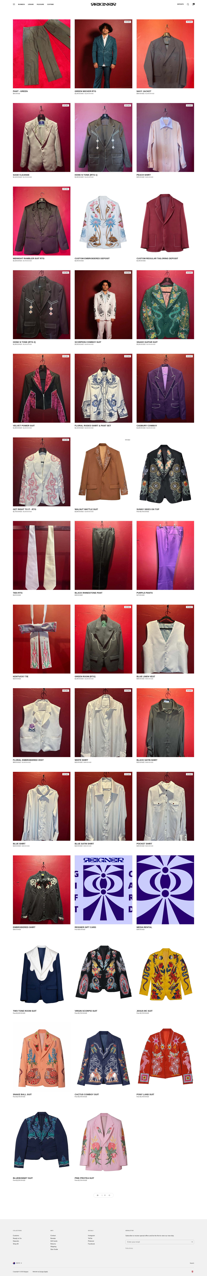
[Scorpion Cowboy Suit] (103, 304)
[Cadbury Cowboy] (165, 388)
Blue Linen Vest (146, 676)
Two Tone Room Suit (24, 1011)
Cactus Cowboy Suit (87, 1094)
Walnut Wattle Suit (86, 509)
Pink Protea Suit (84, 1178)
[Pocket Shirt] (165, 806)
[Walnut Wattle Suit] (103, 471)
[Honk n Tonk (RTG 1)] (103, 137)
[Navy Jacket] (165, 53)
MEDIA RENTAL (144, 927)
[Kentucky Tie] (41, 639)
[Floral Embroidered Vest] (41, 722)
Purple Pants (145, 593)
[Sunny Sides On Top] (165, 471)
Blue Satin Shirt (84, 844)
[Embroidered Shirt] (41, 889)
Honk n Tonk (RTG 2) (24, 342)
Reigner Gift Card (85, 927)
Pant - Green (20, 91)
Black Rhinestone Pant (88, 593)
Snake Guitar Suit (147, 342)
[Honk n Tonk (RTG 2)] (41, 304)
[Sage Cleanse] (41, 137)
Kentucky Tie (20, 676)
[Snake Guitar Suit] (165, 304)
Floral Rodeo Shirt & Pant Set (93, 426)
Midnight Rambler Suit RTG (28, 258)
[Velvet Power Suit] (41, 388)
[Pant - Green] (41, 53)
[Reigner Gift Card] (103, 889)
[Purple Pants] (165, 555)
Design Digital (43, 1271)
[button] (188, 4)
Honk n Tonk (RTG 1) (86, 175)
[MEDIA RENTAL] (165, 889)
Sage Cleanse (21, 175)
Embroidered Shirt (24, 927)
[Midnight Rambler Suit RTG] (41, 221)
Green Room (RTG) (85, 676)
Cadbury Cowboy (147, 426)
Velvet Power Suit (24, 426)
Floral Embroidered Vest (28, 760)
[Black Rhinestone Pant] (103, 555)
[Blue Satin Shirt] (103, 806)
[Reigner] (103, 4)
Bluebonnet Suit (23, 1178)
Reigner (26, 1271)
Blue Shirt (19, 844)
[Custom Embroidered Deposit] (103, 221)
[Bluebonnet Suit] (41, 1140)
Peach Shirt (144, 175)
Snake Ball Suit (22, 1094)
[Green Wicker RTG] (103, 53)
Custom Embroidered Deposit (92, 258)
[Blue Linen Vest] (165, 639)
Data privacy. (129, 1248)
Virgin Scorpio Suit (86, 1011)
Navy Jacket (144, 91)
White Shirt (81, 760)
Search (192, 1263)
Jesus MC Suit (145, 1011)
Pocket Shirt (144, 844)
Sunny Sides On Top (148, 509)
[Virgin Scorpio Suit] (103, 973)
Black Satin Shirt (147, 760)
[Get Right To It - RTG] (41, 471)
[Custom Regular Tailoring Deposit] (165, 221)
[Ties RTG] (41, 555)
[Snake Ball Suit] (41, 1057)
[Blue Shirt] (41, 806)
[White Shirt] (103, 722)
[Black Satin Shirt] (165, 722)
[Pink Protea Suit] (103, 1140)
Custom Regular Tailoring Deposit (157, 258)
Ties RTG (18, 593)
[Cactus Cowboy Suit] (103, 1057)
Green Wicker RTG (85, 91)
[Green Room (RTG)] (103, 639)
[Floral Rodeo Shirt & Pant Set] (103, 388)
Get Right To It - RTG (24, 509)
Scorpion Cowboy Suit (88, 342)
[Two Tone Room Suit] (41, 973)
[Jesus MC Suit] (165, 973)
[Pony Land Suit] (165, 1057)
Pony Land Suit (145, 1094)
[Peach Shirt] (165, 137)
